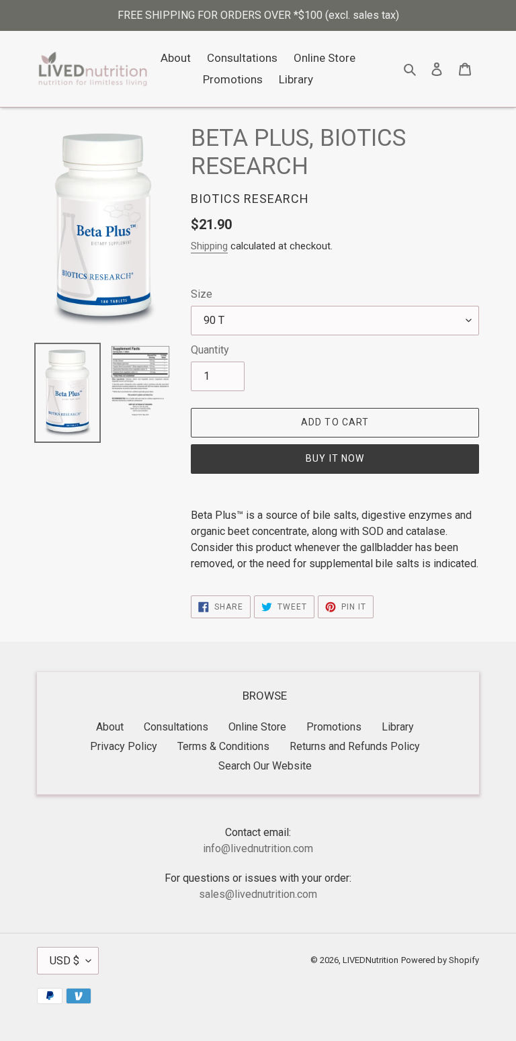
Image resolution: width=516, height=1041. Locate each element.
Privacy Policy (123, 746)
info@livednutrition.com (258, 848)
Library (398, 726)
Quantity (210, 349)
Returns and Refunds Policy (355, 746)
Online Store (257, 726)
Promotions (333, 726)
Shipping (209, 246)
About (110, 726)
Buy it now (335, 458)
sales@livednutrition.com (258, 894)
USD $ (64, 960)
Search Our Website (265, 765)
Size (201, 294)
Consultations (176, 726)
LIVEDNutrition (370, 960)
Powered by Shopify (440, 960)
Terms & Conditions (223, 746)
